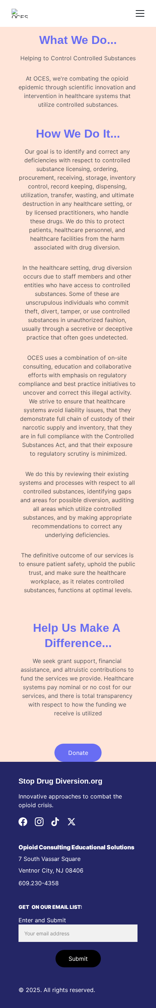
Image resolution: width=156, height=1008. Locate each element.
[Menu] (140, 13)
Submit (78, 958)
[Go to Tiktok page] (55, 821)
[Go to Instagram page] (39, 821)
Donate (78, 752)
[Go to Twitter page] (71, 821)
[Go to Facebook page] (23, 821)
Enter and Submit (42, 920)
